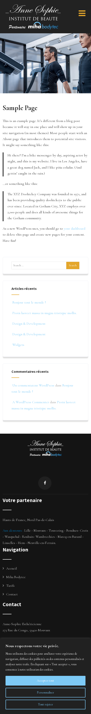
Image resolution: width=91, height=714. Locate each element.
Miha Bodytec (16, 577)
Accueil (11, 568)
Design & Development (29, 323)
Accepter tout (45, 680)
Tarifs (10, 585)
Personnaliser (45, 692)
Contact (12, 594)
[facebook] (44, 483)
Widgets (18, 345)
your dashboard (74, 228)
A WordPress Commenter (30, 402)
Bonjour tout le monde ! (29, 302)
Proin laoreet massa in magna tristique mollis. (44, 313)
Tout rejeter (45, 704)
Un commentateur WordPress (33, 385)
